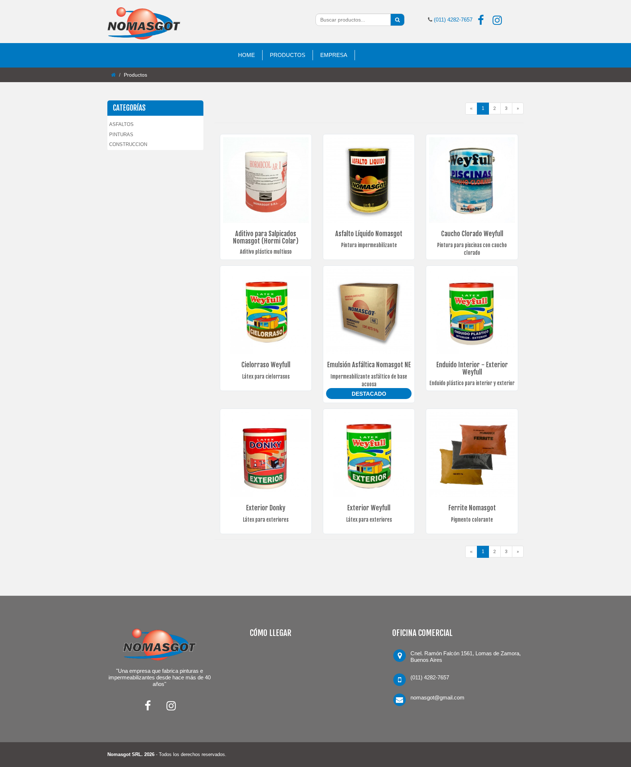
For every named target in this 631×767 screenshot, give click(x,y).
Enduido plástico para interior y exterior (472, 383)
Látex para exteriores (265, 520)
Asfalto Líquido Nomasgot (368, 234)
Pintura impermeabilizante (369, 245)
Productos (287, 55)
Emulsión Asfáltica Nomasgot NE (369, 365)
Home (246, 55)
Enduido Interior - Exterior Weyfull (472, 368)
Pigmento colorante (472, 520)
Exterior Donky (265, 508)
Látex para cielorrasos (266, 376)
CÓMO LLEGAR (270, 633)
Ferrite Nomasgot (472, 508)
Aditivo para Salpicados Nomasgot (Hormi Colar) (265, 237)
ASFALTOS (121, 124)
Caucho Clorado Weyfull (472, 234)
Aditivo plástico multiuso (266, 252)
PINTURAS (121, 134)
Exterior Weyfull (368, 508)
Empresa (333, 55)
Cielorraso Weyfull (265, 365)
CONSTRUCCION (128, 144)
